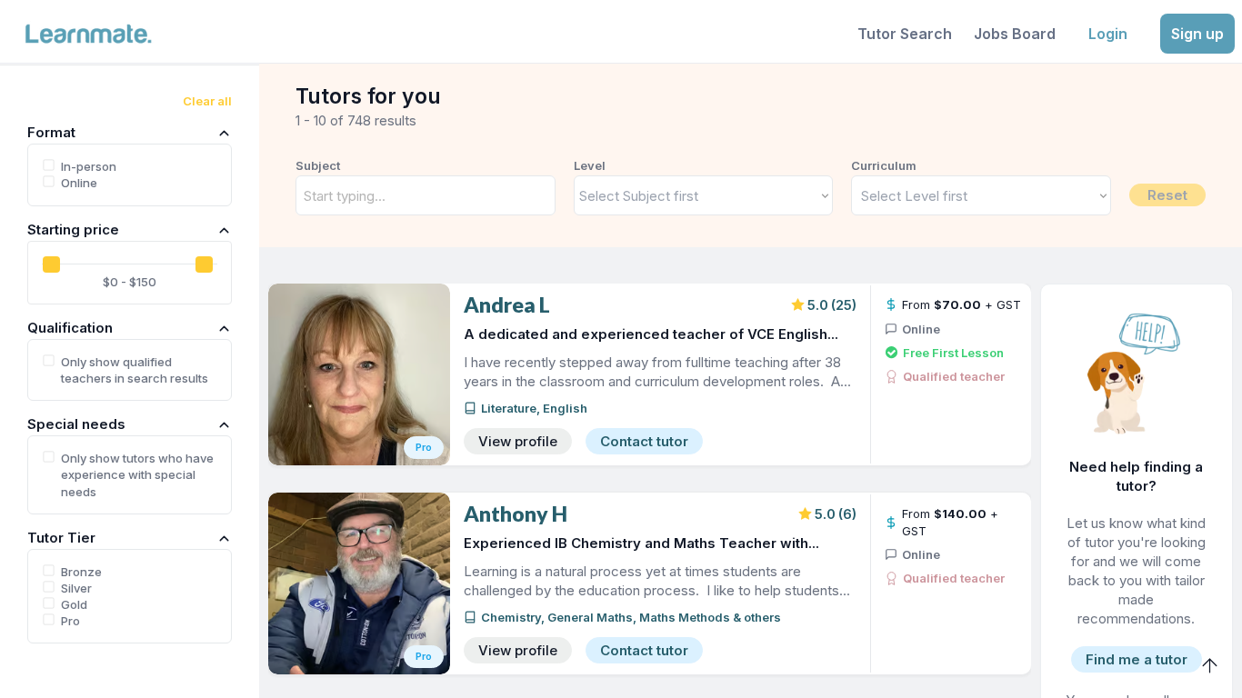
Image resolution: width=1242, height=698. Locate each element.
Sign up (1197, 34)
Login (1107, 34)
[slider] (51, 264)
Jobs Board (1015, 34)
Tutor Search (904, 34)
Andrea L (507, 304)
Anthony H (515, 514)
